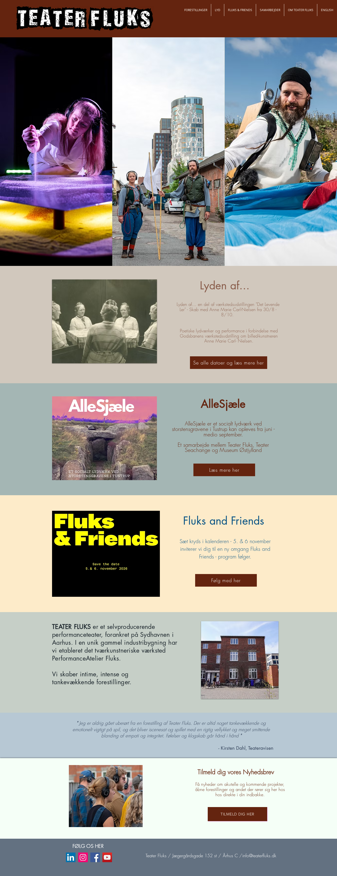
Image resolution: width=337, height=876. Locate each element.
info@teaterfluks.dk (259, 855)
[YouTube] (107, 857)
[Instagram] (83, 857)
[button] (196, 10)
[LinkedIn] (70, 857)
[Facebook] (95, 857)
